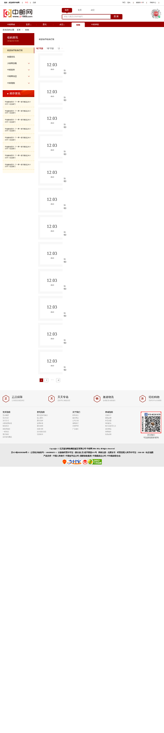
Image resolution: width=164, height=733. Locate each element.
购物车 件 (140, 2)
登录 (26, 2)
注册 (34, 2)
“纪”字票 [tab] (39, 48)
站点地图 (149, 452)
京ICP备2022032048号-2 (20, 452)
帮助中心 (153, 2)
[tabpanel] (50, 219)
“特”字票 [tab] (50, 48)
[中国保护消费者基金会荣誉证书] (85, 464)
